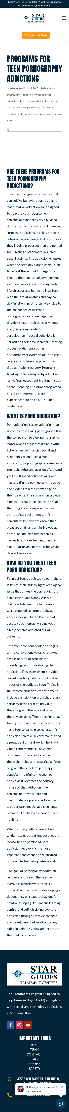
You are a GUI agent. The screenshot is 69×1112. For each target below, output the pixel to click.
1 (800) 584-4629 (42, 5)
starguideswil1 (17, 88)
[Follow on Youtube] (28, 1025)
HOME (35, 1045)
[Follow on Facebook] (10, 1025)
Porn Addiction (23, 94)
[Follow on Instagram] (19, 1025)
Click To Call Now (36, 35)
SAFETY (34, 1068)
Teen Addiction (35, 101)
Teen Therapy (22, 107)
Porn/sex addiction (42, 94)
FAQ (34, 1059)
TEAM (34, 1049)
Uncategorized (31, 113)
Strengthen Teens (16, 101)
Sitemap (34, 1064)
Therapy (35, 107)
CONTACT (34, 1054)
